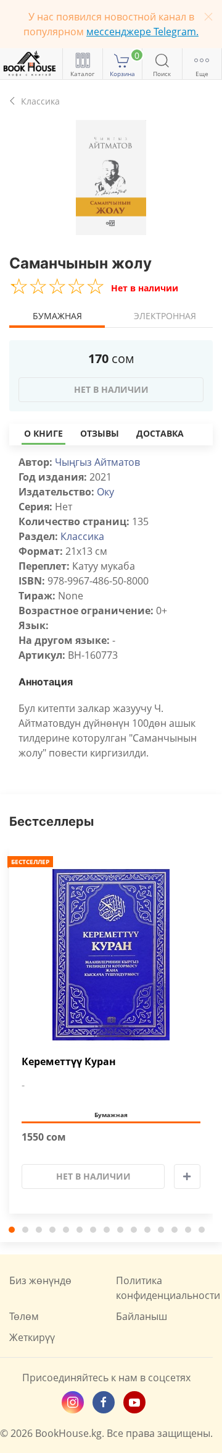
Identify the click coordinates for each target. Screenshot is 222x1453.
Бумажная (57, 316)
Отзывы (99, 433)
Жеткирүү (32, 1337)
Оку (105, 492)
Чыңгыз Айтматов (97, 462)
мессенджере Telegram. (142, 31)
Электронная (165, 316)
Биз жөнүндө (40, 1280)
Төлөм (24, 1316)
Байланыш (141, 1316)
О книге (43, 433)
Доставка (160, 433)
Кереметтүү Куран (69, 1061)
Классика (82, 536)
